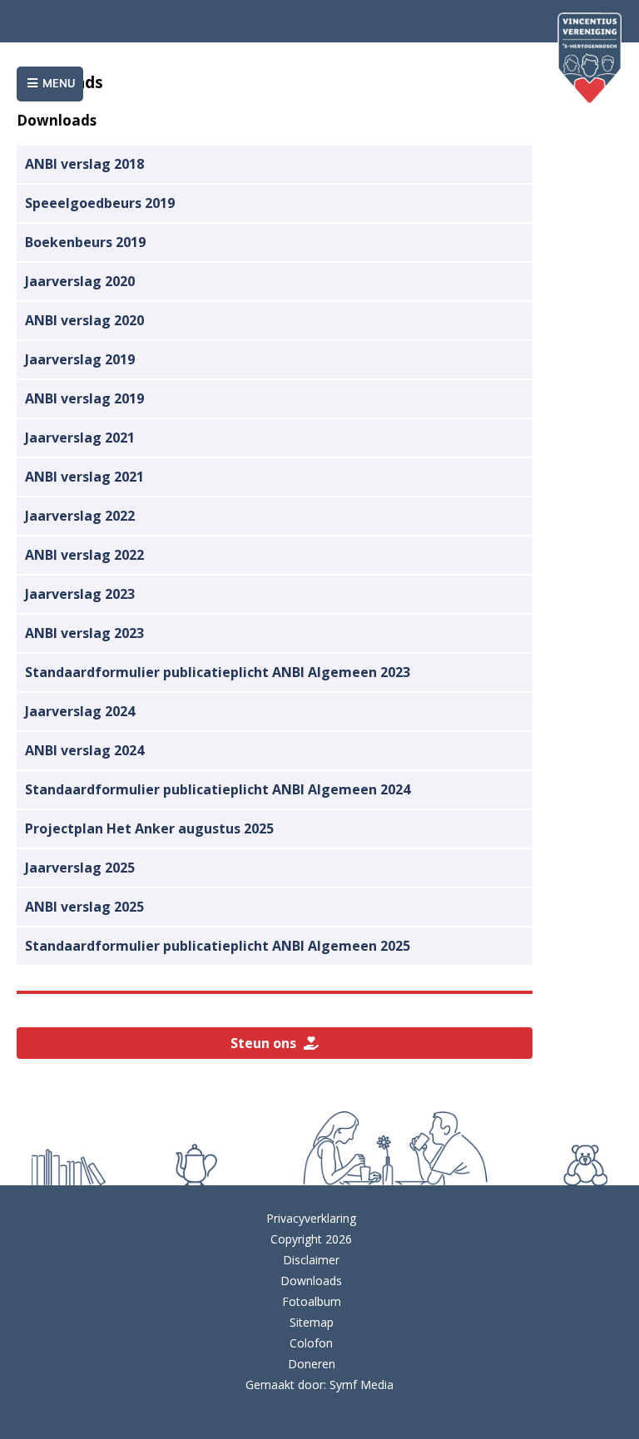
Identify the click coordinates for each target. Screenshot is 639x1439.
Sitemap (312, 1322)
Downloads (311, 1280)
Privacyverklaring (311, 1218)
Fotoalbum (311, 1301)
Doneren (311, 1364)
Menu (57, 84)
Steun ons (266, 1043)
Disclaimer (311, 1260)
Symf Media (361, 1384)
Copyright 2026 (311, 1239)
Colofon (311, 1343)
